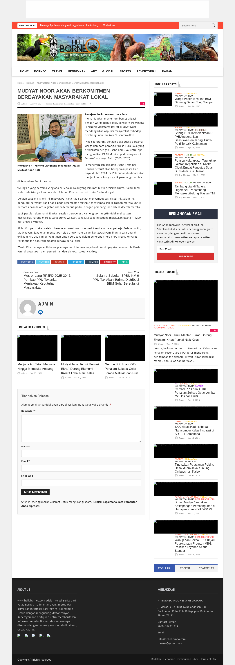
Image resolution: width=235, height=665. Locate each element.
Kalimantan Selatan (185, 461)
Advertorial (146, 71)
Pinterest (110, 262)
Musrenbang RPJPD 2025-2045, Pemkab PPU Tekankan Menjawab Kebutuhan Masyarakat (47, 280)
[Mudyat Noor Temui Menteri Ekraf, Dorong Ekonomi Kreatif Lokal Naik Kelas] (81, 348)
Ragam (167, 71)
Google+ (60, 262)
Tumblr (93, 262)
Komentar (28, 411)
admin (24, 104)
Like (214, 330)
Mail (125, 262)
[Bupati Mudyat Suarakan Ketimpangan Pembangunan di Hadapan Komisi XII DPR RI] (186, 489)
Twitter (44, 262)
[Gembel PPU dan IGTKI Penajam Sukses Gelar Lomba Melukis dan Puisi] (125, 348)
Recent (185, 568)
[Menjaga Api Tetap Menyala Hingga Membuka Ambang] (37, 348)
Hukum (188, 155)
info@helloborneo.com (172, 639)
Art (94, 71)
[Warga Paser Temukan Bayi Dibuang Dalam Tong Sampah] (163, 99)
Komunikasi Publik (164, 328)
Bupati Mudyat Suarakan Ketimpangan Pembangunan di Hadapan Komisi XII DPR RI (195, 506)
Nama (25, 446)
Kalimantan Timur (72, 104)
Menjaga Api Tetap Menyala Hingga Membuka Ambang (69, 25)
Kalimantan (58, 104)
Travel (57, 71)
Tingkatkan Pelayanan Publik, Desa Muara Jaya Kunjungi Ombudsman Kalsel (194, 468)
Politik (83, 104)
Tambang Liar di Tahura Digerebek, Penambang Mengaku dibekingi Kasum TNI (195, 190)
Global (108, 71)
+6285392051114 (168, 626)
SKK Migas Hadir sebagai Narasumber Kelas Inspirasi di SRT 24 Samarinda (194, 430)
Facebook (27, 262)
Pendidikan (77, 71)
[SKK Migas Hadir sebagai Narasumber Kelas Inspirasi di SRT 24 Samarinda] (186, 413)
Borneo (40, 71)
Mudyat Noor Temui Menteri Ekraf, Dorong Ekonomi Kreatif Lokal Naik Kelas (80, 369)
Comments (206, 568)
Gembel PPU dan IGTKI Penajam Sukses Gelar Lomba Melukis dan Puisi (122, 369)
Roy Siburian (184, 175)
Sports (125, 71)
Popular (164, 568)
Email (25, 461)
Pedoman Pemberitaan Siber (180, 659)
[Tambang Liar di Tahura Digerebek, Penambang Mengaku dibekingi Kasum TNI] (163, 188)
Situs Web (27, 475)
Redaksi (156, 659)
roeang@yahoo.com (170, 643)
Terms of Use (208, 659)
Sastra (199, 386)
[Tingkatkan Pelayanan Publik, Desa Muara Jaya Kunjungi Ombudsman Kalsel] (186, 451)
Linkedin (77, 262)
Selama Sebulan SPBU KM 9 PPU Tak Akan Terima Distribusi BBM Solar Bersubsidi (116, 278)
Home (24, 71)
